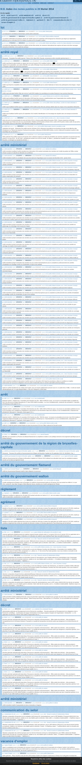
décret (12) (46, 15)
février (44, 9)
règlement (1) (30, 20)
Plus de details (45, 763)
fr (75, 0)
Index (9, 9)
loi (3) (3, 15)
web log (43, 3)
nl (79, 0)
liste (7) (49, 20)
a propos (35, 3)
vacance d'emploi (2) (8, 22)
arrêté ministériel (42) (26, 15)
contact (51, 3)
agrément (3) (41, 20)
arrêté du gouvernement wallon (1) (13, 20)
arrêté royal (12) (12, 15)
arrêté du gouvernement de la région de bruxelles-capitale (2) (21, 17)
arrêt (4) (38, 15)
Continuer (36, 763)
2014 (51, 9)
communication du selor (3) (62, 20)
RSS (29, 3)
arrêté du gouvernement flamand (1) (56, 17)
